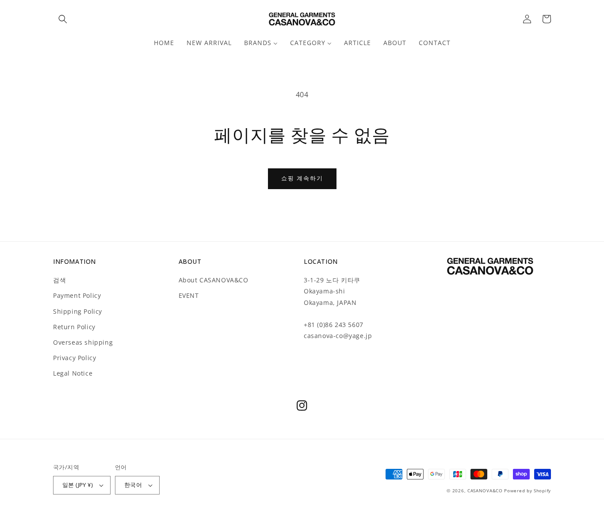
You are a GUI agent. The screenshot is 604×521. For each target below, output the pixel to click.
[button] (63, 19)
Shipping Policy (77, 311)
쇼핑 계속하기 (302, 178)
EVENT (189, 295)
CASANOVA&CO (485, 490)
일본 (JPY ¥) (77, 485)
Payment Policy (77, 295)
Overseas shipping (83, 342)
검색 (59, 280)
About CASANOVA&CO (213, 280)
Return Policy (74, 327)
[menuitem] (164, 43)
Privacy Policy (74, 358)
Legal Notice (72, 373)
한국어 (133, 485)
